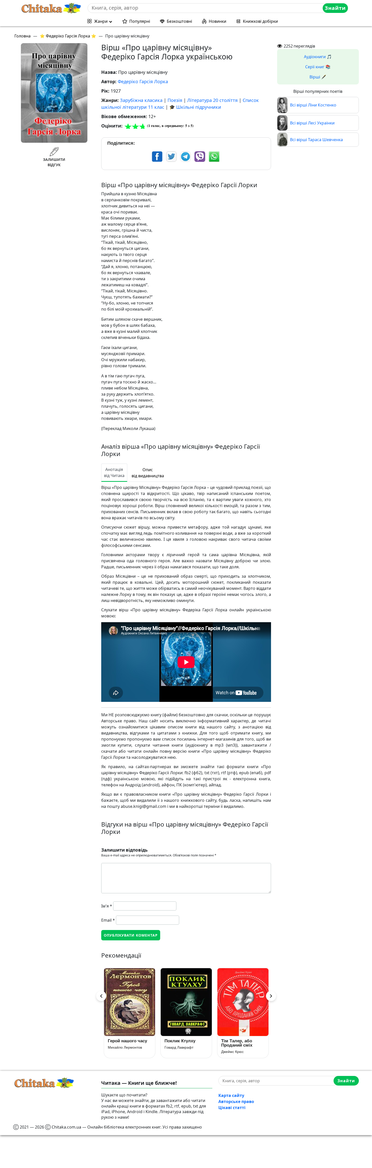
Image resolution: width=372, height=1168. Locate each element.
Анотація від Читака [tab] (114, 472)
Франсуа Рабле (234, 1052)
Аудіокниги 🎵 (318, 56)
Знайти (335, 8)
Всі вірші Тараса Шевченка (316, 139)
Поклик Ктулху (123, 1041)
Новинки (217, 21)
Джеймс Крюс (175, 1052)
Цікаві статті (231, 1107)
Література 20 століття (212, 100)
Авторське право (236, 1101)
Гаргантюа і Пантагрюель (235, 1043)
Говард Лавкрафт (122, 1047)
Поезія (175, 100)
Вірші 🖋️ (317, 77)
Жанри (101, 21)
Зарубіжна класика (141, 100)
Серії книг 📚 (317, 67)
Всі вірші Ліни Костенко (313, 105)
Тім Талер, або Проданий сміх (180, 1043)
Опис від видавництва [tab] (148, 473)
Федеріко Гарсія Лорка (143, 81)
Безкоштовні (179, 21)
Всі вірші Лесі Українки (312, 123)
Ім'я (106, 906)
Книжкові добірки (260, 21)
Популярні (139, 21)
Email (108, 920)
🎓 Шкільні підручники (195, 107)
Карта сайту (231, 1095)
